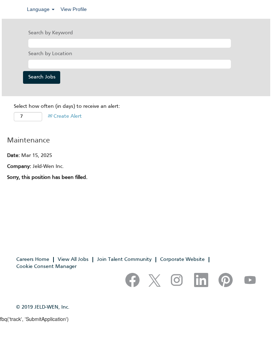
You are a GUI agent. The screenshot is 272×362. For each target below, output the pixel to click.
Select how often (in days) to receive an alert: (67, 106)
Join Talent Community (124, 259)
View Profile (74, 9)
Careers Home (32, 259)
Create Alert (67, 116)
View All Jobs (73, 259)
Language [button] (39, 9)
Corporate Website (182, 259)
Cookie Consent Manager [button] (46, 266)
